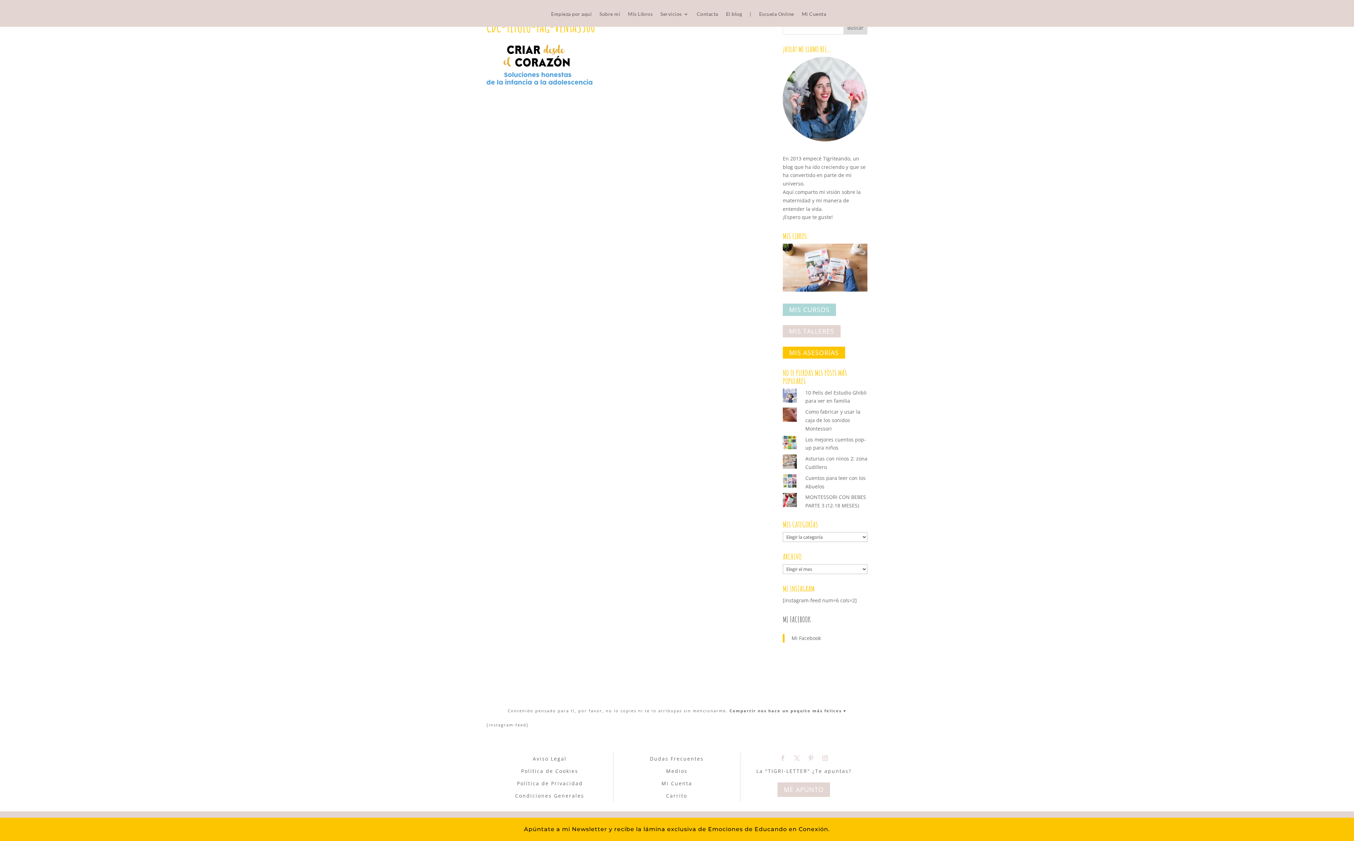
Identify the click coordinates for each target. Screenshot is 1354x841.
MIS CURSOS (809, 310)
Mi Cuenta (814, 14)
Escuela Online (776, 14)
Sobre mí (609, 14)
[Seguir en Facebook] (782, 758)
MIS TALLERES (811, 331)
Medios (677, 771)
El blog (734, 14)
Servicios (671, 14)
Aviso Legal (550, 758)
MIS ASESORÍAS (814, 352)
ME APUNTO (804, 789)
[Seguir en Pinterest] (811, 758)
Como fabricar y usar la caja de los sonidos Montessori (832, 420)
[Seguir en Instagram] (825, 758)
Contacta (707, 14)
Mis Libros (640, 14)
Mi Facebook (797, 619)
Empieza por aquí (571, 14)
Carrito (676, 795)
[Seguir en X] (797, 758)
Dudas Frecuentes (677, 758)
